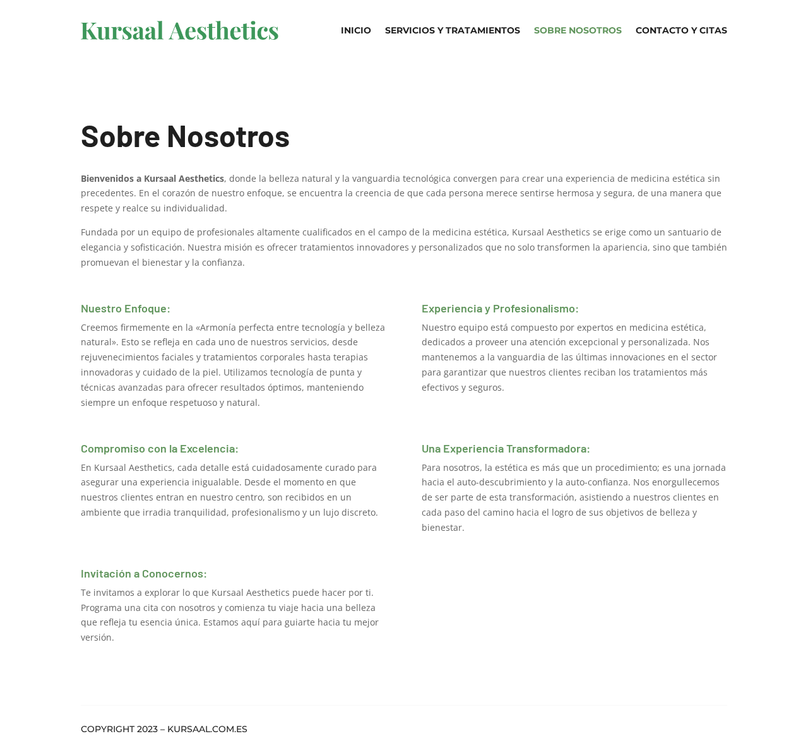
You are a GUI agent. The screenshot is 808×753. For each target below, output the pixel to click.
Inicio (356, 30)
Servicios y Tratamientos (452, 30)
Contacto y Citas (681, 30)
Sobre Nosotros (578, 30)
